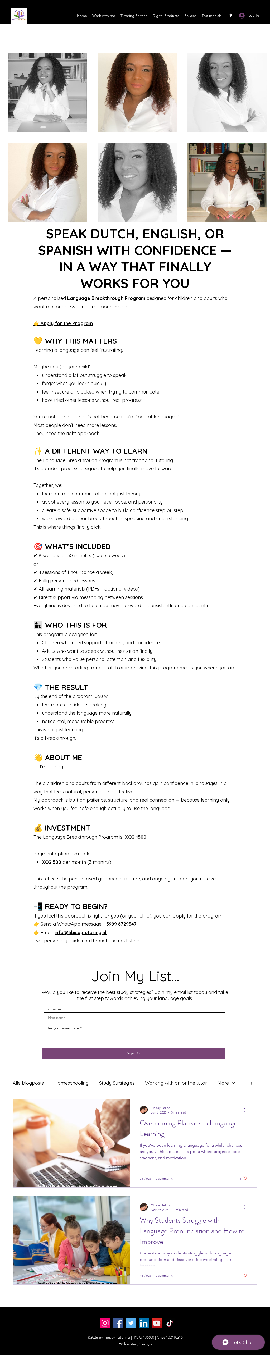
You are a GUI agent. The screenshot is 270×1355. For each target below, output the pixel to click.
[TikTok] (170, 1323)
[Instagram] (105, 1323)
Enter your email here (61, 1028)
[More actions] (246, 1110)
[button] (250, 1083)
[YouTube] (157, 1323)
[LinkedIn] (144, 1323)
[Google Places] (230, 15)
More (223, 1083)
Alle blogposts (28, 1083)
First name (52, 1009)
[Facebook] (118, 1323)
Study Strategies (116, 1083)
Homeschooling (71, 1083)
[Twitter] (131, 1323)
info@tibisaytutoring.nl (81, 932)
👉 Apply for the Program (63, 323)
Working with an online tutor (176, 1083)
